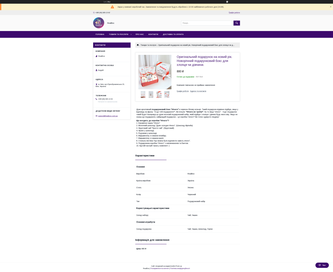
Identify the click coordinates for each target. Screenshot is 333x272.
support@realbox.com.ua (108, 116)
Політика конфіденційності (180, 268)
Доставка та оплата (173, 34)
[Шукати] (236, 23)
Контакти (153, 34)
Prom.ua (179, 266)
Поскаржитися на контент (159, 268)
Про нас (140, 34)
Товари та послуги (118, 34)
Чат (324, 265)
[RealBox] (98, 28)
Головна (99, 34)
